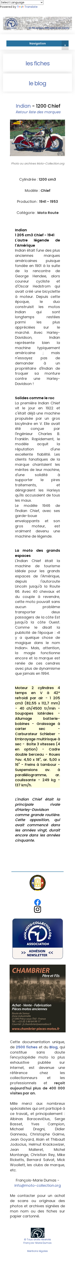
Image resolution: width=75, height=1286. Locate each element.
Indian (23, 106)
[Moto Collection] (37, 1232)
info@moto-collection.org (37, 1185)
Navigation (47, 44)
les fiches (38, 63)
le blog (37, 83)
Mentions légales (37, 1251)
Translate (31, 7)
